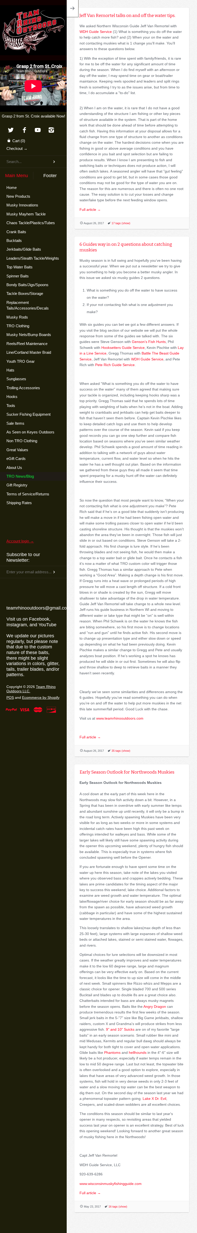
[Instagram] (51, 130)
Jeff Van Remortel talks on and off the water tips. (127, 15)
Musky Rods (17, 317)
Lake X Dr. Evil (154, 1098)
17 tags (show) (121, 223)
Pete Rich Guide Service (115, 365)
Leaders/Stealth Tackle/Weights (32, 258)
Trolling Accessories (23, 388)
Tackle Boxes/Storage (24, 293)
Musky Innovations (22, 205)
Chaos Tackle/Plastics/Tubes (30, 223)
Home (11, 187)
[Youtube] (38, 130)
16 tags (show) (118, 1206)
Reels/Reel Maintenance (26, 343)
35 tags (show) (121, 750)
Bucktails (14, 240)
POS (10, 698)
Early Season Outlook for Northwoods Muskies (127, 772)
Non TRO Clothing (21, 441)
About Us (14, 467)
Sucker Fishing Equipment (28, 414)
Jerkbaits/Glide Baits (23, 249)
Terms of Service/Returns (27, 494)
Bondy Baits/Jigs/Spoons (27, 285)
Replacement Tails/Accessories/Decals (27, 305)
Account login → (20, 541)
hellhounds (137, 1052)
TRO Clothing (17, 326)
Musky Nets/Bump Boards (28, 334)
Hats (10, 370)
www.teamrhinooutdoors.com (120, 718)
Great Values (17, 450)
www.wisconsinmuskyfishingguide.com (111, 1184)
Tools (10, 405)
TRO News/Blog (20, 476)
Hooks (11, 396)
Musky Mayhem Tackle (26, 214)
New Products (18, 196)
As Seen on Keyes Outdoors (30, 432)
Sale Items (15, 423)
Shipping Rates (19, 503)
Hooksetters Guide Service (123, 348)
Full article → (90, 209)
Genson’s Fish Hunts (149, 342)
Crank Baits (16, 232)
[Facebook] (24, 130)
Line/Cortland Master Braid (28, 352)
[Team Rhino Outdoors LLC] (33, 11)
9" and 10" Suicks (120, 1029)
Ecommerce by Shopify (41, 698)
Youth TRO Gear (20, 361)
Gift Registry (16, 485)
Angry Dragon (154, 1006)
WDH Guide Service (96, 32)
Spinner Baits (17, 276)
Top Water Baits (19, 267)
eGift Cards (16, 458)
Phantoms (112, 1052)
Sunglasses (16, 379)
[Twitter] (11, 130)
